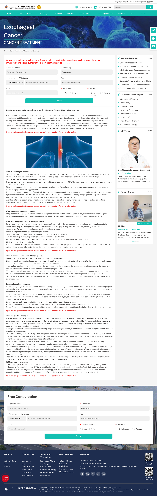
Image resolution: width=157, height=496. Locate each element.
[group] (135, 158)
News (6, 464)
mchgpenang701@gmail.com (95, 463)
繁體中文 (150, 2)
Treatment (58, 13)
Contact (143, 13)
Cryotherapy (125, 103)
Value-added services (66, 472)
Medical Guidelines (65, 461)
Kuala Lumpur (94, 94)
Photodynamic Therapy (129, 121)
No (75, 93)
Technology (43, 13)
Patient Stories (85, 13)
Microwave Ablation (128, 114)
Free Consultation (86, 7)
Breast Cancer (27, 469)
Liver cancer (26, 464)
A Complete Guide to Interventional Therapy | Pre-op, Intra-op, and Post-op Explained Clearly (136, 66)
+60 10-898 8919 (104, 7)
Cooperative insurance (66, 469)
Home (9, 13)
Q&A (132, 13)
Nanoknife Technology (129, 110)
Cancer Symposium (105, 13)
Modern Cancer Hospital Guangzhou (63, 110)
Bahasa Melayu (134, 2)
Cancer (30, 13)
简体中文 (143, 2)
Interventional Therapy (129, 99)
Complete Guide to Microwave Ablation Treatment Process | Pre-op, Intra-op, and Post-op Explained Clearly (136, 81)
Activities (7, 467)
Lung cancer (26, 461)
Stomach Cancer (28, 467)
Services (121, 13)
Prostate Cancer (27, 475)
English (125, 2)
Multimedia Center (10, 461)
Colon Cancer (26, 472)
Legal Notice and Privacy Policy (103, 488)
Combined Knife (126, 106)
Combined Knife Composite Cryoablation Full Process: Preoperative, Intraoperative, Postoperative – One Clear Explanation (136, 77)
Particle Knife (125, 117)
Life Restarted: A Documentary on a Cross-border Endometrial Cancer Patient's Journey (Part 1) (134, 70)
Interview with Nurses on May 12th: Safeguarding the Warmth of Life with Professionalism (135, 74)
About (19, 13)
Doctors (70, 13)
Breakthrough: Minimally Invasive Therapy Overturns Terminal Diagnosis (135, 88)
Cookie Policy (117, 488)
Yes (66, 93)
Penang (107, 93)
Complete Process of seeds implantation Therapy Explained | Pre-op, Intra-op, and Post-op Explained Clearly (135, 63)
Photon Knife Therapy (128, 124)
